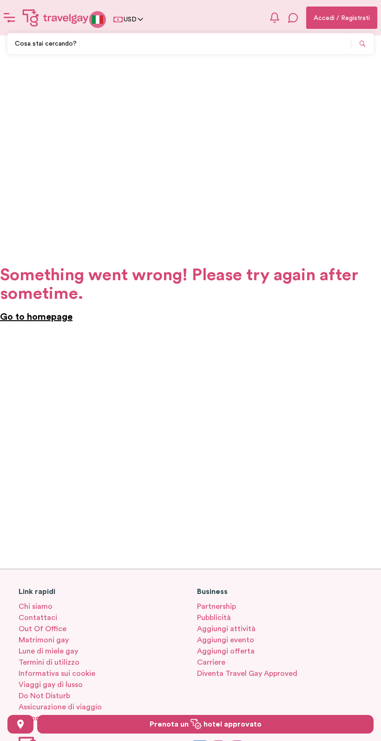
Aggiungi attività (226, 629)
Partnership (216, 606)
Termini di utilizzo (49, 662)
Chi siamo (36, 606)
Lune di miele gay (48, 651)
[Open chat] (293, 17)
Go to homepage (36, 317)
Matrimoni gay (44, 640)
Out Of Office (42, 629)
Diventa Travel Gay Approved (247, 673)
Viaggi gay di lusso (51, 684)
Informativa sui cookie (57, 673)
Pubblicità (214, 617)
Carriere (211, 662)
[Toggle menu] (9, 17)
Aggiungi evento (225, 640)
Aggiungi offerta (226, 651)
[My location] (20, 724)
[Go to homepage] (55, 18)
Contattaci (38, 617)
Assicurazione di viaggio (60, 707)
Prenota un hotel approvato (206, 724)
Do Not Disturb (44, 696)
